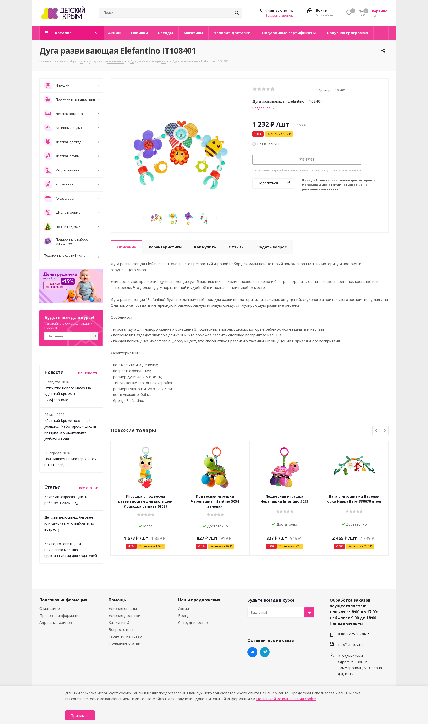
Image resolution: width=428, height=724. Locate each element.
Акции (183, 608)
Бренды (185, 615)
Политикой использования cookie (286, 698)
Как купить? (119, 622)
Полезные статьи (124, 643)
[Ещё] (381, 33)
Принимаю (80, 715)
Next (216, 218)
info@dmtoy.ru (350, 644)
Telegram (265, 652)
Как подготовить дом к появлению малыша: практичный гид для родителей (70, 550)
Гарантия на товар (125, 636)
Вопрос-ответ (121, 629)
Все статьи (88, 487)
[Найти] (236, 13)
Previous (144, 218)
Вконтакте (252, 652)
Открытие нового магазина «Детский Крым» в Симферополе (67, 394)
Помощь (117, 600)
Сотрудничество (193, 622)
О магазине (49, 608)
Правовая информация (59, 615)
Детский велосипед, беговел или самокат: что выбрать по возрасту (69, 523)
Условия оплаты (123, 608)
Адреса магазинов (55, 622)
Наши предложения (199, 600)
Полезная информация (63, 600)
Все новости (87, 372)
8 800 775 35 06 (278, 10)
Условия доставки (124, 615)
